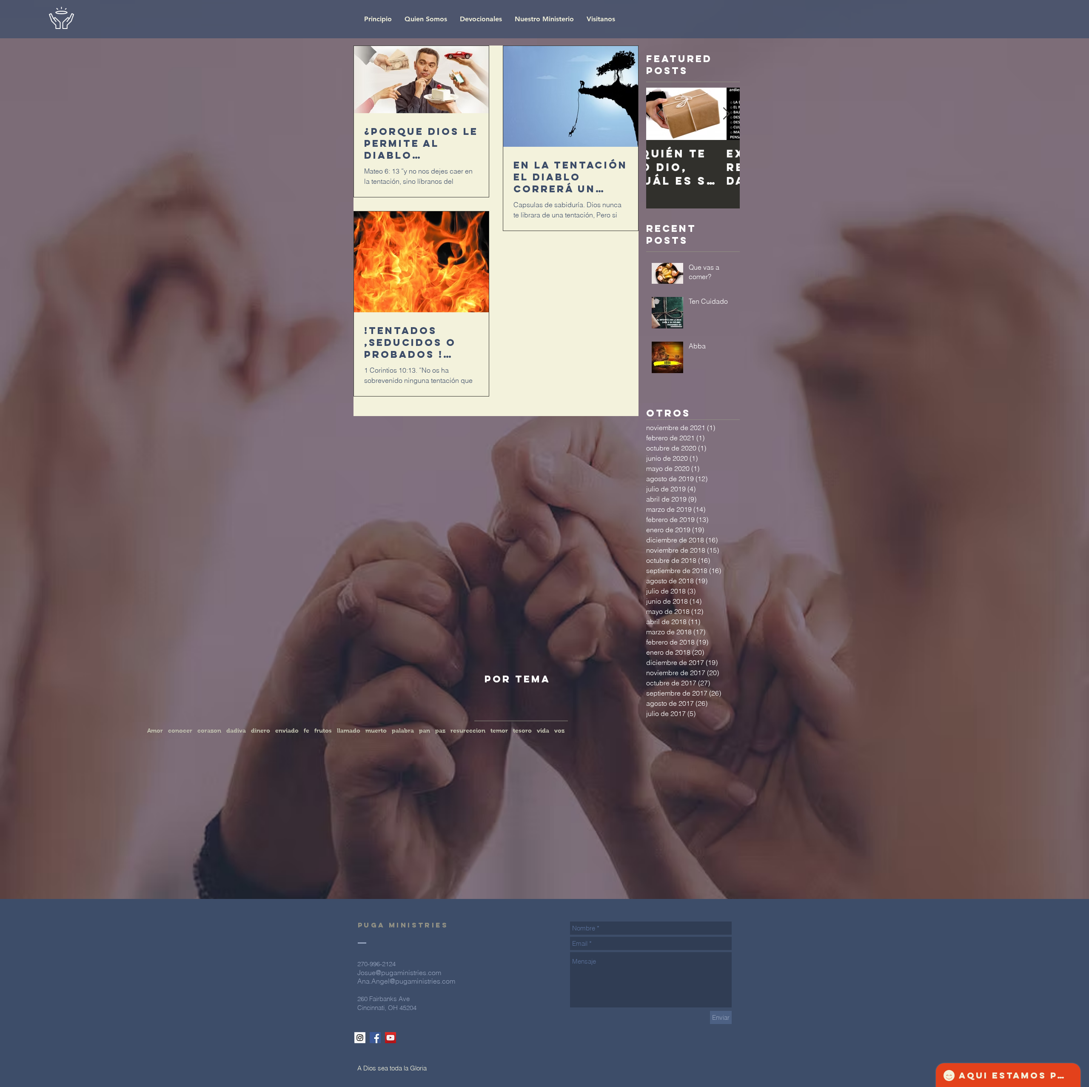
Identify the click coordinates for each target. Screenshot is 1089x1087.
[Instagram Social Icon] (359, 1037)
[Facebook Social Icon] (375, 1037)
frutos (323, 730)
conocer (180, 730)
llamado (348, 730)
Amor (155, 730)
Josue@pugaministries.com (399, 972)
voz (559, 730)
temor (499, 730)
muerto (376, 730)
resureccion (467, 730)
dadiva (236, 730)
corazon (209, 730)
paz (440, 730)
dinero (260, 730)
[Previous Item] (660, 113)
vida (543, 730)
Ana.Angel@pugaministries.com (406, 981)
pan (424, 730)
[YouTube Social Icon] (390, 1037)
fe (306, 730)
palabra (403, 730)
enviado (287, 730)
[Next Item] (726, 113)
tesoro (522, 730)
